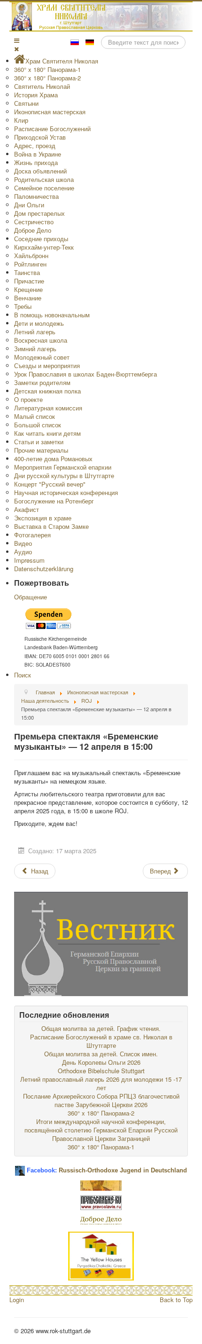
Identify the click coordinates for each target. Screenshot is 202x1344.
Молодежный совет (42, 357)
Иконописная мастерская (49, 111)
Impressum (29, 560)
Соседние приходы (41, 238)
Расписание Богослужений (52, 128)
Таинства (27, 272)
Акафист (26, 509)
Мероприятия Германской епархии (62, 467)
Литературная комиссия (48, 407)
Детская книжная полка (47, 390)
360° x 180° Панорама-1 (47, 69)
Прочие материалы (41, 450)
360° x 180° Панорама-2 (47, 77)
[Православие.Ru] (101, 1201)
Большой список (37, 424)
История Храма (36, 94)
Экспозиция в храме (42, 517)
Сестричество (34, 221)
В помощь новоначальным (52, 314)
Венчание (27, 297)
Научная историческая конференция (66, 492)
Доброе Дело (32, 230)
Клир (21, 120)
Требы (22, 306)
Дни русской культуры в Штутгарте (64, 475)
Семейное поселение (44, 187)
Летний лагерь (34, 331)
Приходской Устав (40, 137)
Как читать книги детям (47, 433)
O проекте (28, 399)
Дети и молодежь (39, 323)
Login (16, 1299)
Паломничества (36, 196)
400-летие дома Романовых (53, 458)
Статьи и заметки (38, 441)
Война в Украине (37, 153)
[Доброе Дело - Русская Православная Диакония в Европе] (101, 1219)
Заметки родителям (42, 382)
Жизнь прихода (36, 162)
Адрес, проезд (34, 145)
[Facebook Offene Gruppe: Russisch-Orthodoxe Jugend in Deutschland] (20, 1167)
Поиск (22, 674)
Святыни (26, 103)
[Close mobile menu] (16, 48)
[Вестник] (101, 942)
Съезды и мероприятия (47, 365)
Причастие (29, 280)
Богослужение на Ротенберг (54, 500)
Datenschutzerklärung (43, 568)
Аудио (23, 551)
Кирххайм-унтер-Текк (44, 247)
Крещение (28, 289)
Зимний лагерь (35, 348)
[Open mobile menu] (16, 40)
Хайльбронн (31, 255)
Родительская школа (44, 179)
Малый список (34, 416)
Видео (23, 543)
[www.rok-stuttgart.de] (102, 16)
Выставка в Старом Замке (51, 526)
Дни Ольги (29, 204)
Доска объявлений (40, 170)
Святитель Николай (42, 86)
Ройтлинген (30, 263)
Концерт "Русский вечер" (49, 483)
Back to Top (176, 1299)
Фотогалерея (32, 534)
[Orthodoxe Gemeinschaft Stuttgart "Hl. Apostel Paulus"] (101, 1184)
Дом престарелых (39, 213)
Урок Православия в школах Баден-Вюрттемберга (85, 373)
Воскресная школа (40, 340)
